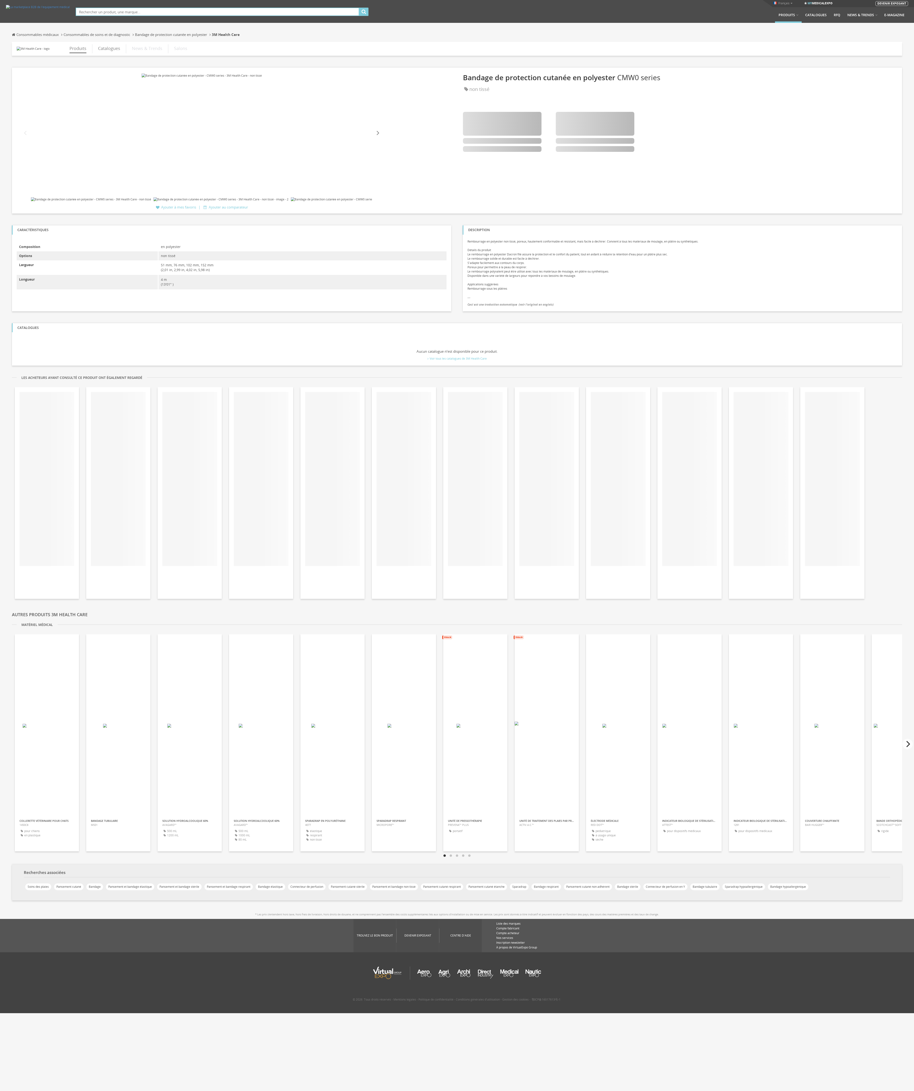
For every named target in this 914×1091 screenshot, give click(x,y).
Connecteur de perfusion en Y (665, 887)
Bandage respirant (546, 887)
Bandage (95, 887)
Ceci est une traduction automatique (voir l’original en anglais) (510, 305)
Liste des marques (508, 924)
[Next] (377, 133)
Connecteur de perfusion (306, 887)
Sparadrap (519, 887)
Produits (787, 15)
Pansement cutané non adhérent (588, 887)
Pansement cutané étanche (486, 887)
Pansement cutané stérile (348, 887)
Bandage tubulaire (705, 887)
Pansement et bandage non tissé (394, 887)
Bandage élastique (270, 887)
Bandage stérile (627, 887)
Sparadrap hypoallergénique (744, 887)
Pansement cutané (68, 887)
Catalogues (816, 15)
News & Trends (860, 15)
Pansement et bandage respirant (228, 887)
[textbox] (217, 12)
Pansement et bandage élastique (130, 887)
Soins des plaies (38, 887)
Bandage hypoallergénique (788, 887)
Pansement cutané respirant (442, 887)
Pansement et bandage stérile (179, 887)
